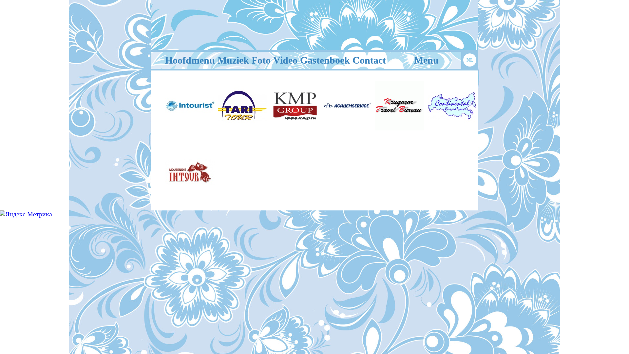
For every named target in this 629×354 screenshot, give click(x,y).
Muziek (233, 60)
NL (470, 60)
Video (285, 60)
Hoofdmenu (190, 60)
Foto (261, 60)
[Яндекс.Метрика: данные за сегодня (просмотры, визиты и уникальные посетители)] (26, 214)
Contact (369, 60)
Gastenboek (325, 60)
